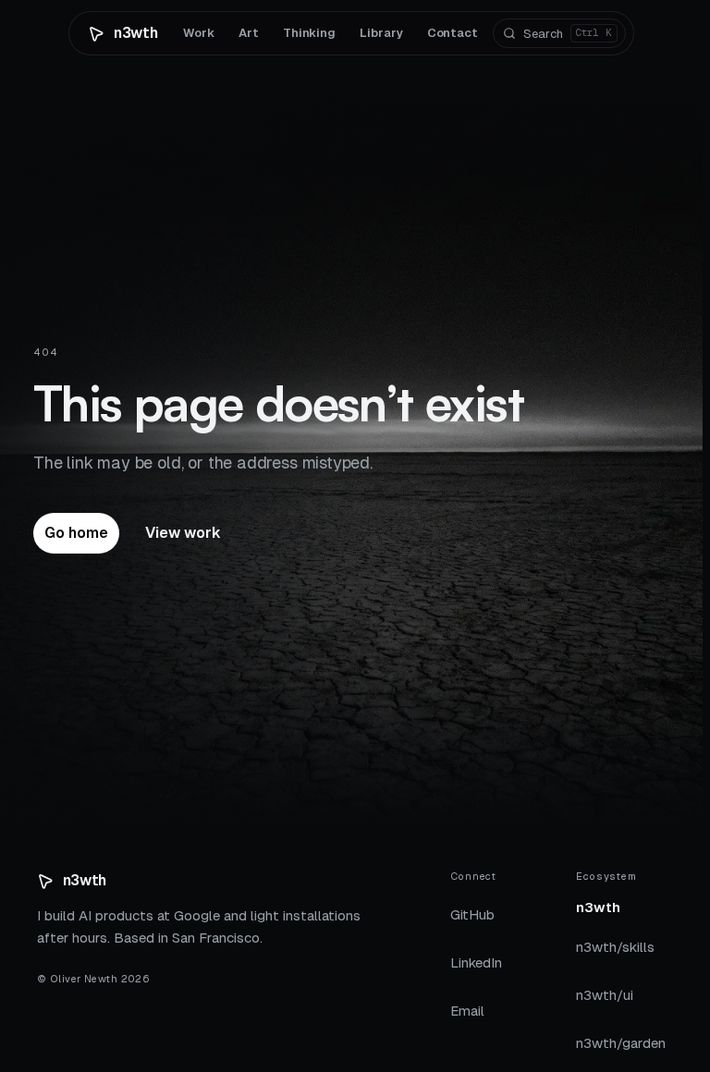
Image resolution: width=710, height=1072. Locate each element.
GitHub (472, 914)
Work (198, 33)
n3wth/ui (604, 1000)
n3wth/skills (615, 952)
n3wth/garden (621, 1048)
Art (249, 33)
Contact (452, 33)
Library (381, 33)
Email (467, 1010)
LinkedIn (476, 962)
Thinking (309, 33)
